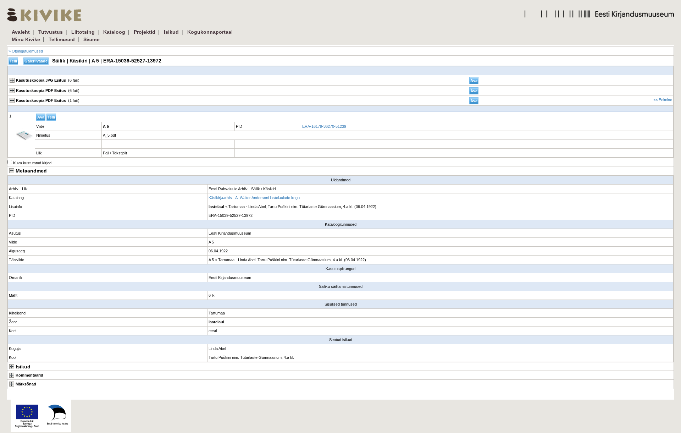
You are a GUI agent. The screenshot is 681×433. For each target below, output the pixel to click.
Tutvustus (50, 32)
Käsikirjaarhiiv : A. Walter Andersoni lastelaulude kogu (254, 198)
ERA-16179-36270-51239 (324, 126)
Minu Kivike (26, 39)
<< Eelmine (662, 100)
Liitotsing (83, 32)
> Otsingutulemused (26, 51)
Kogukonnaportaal (210, 32)
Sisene (91, 39)
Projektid (144, 32)
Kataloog (114, 32)
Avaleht (21, 32)
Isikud (171, 32)
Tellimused (62, 39)
